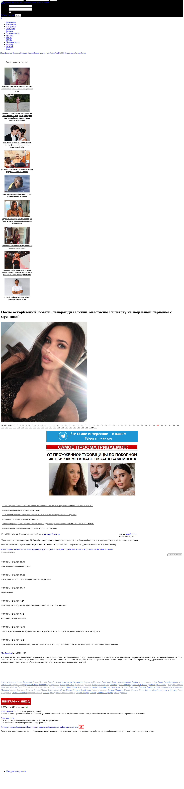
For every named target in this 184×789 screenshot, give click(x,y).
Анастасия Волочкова (72, 682)
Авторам (5, 727)
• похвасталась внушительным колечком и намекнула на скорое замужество (39, 515)
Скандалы (10, 29)
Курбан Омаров (161, 687)
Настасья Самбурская (82, 690)
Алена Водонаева (24, 682)
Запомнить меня (18, 12)
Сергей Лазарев (82, 693)
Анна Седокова (171, 682)
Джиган (151, 685)
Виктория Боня (67, 684)
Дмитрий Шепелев (9, 687)
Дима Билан (160, 685)
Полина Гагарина (19, 693)
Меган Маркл (66, 690)
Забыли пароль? (8, 15)
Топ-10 (9, 38)
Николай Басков (131, 690)
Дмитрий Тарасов (175, 684)
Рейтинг (9, 47)
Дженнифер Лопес (139, 685)
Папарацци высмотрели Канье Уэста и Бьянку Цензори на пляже (17, 195)
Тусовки (9, 35)
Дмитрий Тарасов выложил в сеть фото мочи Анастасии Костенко (84, 549)
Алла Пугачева (54, 682)
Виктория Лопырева (100, 685)
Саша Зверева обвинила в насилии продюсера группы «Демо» (28, 549)
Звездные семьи (13, 33)
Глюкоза (113, 685)
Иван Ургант (43, 687)
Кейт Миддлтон (84, 687)
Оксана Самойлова (153, 690)
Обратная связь (7, 718)
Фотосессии (11, 24)
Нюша (141, 690)
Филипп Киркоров (105, 692)
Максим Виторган (17, 690)
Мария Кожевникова (50, 690)
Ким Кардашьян (99, 687)
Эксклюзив (11, 22)
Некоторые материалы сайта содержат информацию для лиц (54, 727)
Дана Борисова (124, 685)
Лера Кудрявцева (175, 687)
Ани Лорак (158, 682)
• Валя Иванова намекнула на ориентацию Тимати (21, 510)
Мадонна (5, 690)
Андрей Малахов (145, 682)
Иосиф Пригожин (57, 687)
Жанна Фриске (30, 687)
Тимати (93, 692)
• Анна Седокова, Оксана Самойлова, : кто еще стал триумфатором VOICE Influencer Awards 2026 (47, 506)
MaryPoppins (131, 534)
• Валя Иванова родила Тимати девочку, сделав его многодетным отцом (29, 528)
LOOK (9, 40)
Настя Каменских (99, 690)
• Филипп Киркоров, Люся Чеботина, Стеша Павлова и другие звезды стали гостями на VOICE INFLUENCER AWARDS (48, 524)
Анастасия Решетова (51, 534)
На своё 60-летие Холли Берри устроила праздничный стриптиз (17, 247)
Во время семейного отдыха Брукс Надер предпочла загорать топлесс (17, 171)
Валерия (42, 685)
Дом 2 (21, 687)
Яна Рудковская (120, 693)
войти (18, 15)
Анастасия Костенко (92, 682)
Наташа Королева (115, 690)
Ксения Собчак (146, 687)
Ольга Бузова (170, 690)
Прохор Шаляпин (34, 693)
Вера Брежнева (52, 685)
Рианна (46, 693)
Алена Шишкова (40, 682)
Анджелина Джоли (129, 682)
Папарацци (11, 26)
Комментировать (174, 555)
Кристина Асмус (113, 687)
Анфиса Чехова (18, 685)
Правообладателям (18, 727)
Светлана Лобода (67, 693)
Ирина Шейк (71, 687)
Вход (8, 49)
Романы (9, 31)
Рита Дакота (55, 693)
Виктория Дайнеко (83, 685)
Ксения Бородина (130, 687)
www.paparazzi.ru (8, 711)
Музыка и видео (13, 42)
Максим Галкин (33, 690)
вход (3, 3)
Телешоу (9, 44)
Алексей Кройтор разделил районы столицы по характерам (17, 298)
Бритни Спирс (31, 685)
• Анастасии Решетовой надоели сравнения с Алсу (21, 519)
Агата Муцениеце (9, 682)
